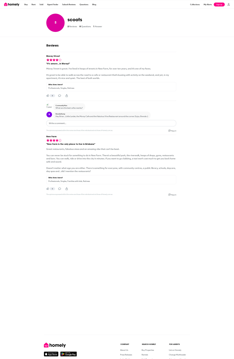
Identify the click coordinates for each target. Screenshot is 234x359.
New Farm (51, 137)
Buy (26, 4)
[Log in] (229, 4)
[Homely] (60, 345)
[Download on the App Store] (52, 354)
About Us (124, 350)
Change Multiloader (177, 354)
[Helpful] (47, 95)
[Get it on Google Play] (68, 354)
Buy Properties (148, 350)
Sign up (219, 4)
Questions (84, 4)
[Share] (66, 95)
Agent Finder (52, 4)
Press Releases (126, 354)
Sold (41, 4)
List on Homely (175, 350)
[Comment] (59, 95)
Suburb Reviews (69, 4)
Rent (34, 4)
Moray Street (53, 56)
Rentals (145, 354)
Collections (195, 4)
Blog (94, 4)
